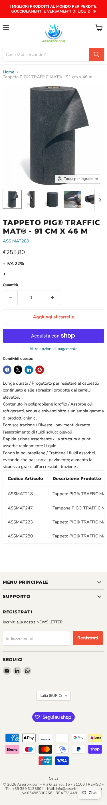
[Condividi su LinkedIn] (29, 370)
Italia (51, 695)
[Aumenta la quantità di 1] (52, 297)
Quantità (10, 285)
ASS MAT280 (16, 241)
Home (8, 72)
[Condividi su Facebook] (7, 370)
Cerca (53, 778)
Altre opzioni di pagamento (53, 349)
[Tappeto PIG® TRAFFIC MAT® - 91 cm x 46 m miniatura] (12, 199)
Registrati (87, 638)
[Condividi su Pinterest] (39, 370)
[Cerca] (96, 54)
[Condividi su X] (18, 370)
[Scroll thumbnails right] (99, 199)
